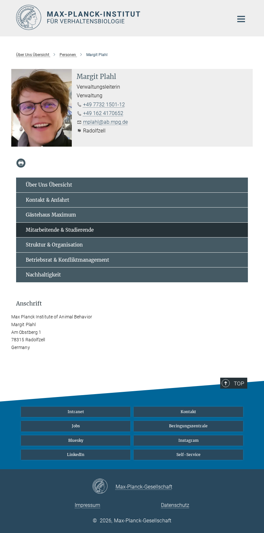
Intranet (76, 411)
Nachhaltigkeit (43, 275)
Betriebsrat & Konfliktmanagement (67, 260)
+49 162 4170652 (103, 113)
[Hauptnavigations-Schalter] (241, 19)
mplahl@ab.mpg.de (105, 122)
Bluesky (75, 440)
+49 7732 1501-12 (104, 105)
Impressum (87, 505)
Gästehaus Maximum (51, 215)
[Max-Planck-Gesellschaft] (104, 486)
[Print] (21, 163)
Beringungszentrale (188, 425)
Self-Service (188, 454)
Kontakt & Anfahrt (47, 200)
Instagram (188, 440)
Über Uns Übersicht (49, 185)
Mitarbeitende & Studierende (60, 230)
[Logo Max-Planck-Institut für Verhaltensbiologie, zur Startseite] (120, 17)
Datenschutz (175, 505)
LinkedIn (75, 454)
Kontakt (188, 411)
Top (239, 383)
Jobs (76, 425)
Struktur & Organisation (54, 245)
